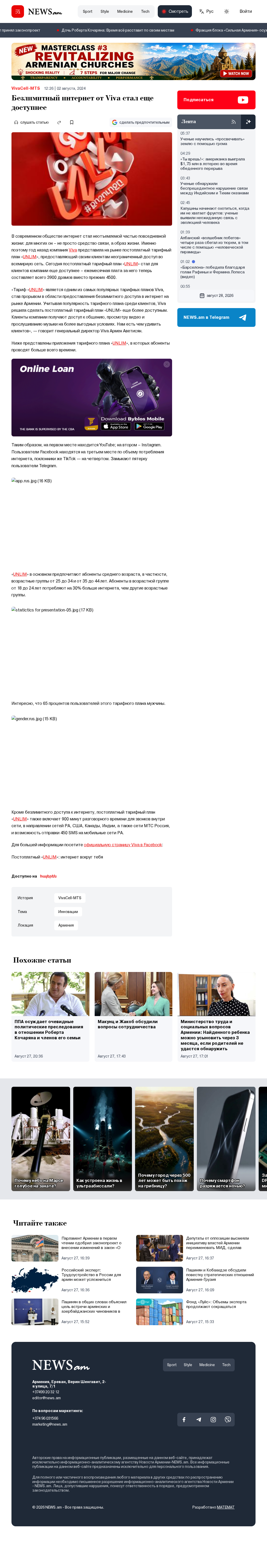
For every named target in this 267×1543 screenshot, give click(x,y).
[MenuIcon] (17, 11)
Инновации (68, 912)
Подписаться (199, 99)
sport (87, 11)
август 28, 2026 (220, 295)
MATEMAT (226, 1507)
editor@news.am (46, 1398)
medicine (125, 11)
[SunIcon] (226, 11)
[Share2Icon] (59, 122)
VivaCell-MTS (25, 88)
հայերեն (48, 876)
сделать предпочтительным (144, 122)
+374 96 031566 (45, 1418)
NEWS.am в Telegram (206, 317)
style (105, 11)
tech (145, 11)
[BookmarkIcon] (71, 122)
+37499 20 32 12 (45, 1392)
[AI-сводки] (248, 122)
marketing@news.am (49, 1424)
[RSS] (233, 122)
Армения (66, 925)
